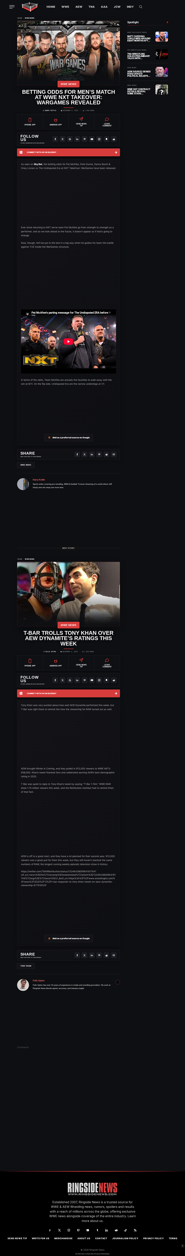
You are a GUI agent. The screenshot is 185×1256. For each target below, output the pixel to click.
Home (51, 6)
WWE (65, 6)
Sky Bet (38, 164)
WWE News (29, 18)
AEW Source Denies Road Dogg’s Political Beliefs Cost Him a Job (139, 74)
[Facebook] (55, 139)
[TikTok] (126, 1230)
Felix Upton (50, 652)
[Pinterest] (84, 139)
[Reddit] (114, 139)
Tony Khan (25, 966)
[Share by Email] (114, 454)
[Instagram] (99, 139)
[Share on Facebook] (77, 454)
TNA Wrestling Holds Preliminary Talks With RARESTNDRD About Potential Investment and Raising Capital (139, 56)
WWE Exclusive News (137, 32)
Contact (101, 1238)
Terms (173, 1238)
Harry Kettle (50, 111)
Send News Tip (17, 1238)
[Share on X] (84, 454)
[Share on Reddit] (106, 454)
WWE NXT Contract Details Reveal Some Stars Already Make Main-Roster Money (139, 91)
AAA (104, 6)
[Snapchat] (106, 139)
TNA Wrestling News (136, 50)
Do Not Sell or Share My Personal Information (92, 1254)
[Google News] (70, 139)
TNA (92, 6)
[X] (62, 139)
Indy (130, 6)
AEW (78, 6)
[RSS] (135, 1230)
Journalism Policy (125, 1238)
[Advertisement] (68, 907)
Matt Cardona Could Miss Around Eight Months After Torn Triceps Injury (139, 38)
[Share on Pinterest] (99, 454)
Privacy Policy (153, 1238)
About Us (83, 1238)
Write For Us (40, 1238)
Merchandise (63, 1238)
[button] (140, 7)
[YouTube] (92, 139)
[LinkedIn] (77, 139)
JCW (117, 6)
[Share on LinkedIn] (92, 454)
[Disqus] (68, 1093)
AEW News (131, 67)
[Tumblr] (97, 1230)
